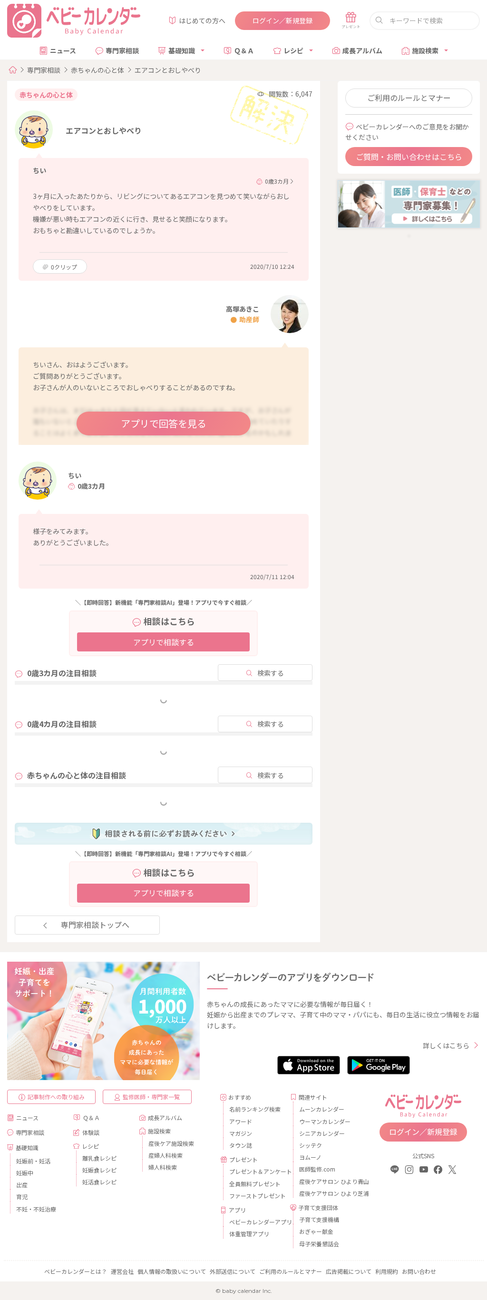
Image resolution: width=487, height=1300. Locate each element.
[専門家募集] (409, 203)
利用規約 (386, 1271)
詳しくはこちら (446, 1045)
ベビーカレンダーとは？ (75, 1271)
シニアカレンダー (322, 1133)
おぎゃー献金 (316, 1231)
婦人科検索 (162, 1167)
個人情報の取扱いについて (171, 1271)
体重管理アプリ (249, 1234)
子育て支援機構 (319, 1219)
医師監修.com (317, 1169)
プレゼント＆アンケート (256, 1171)
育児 (22, 1196)
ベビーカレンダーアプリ (256, 1222)
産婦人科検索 (165, 1155)
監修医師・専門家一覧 (151, 1097)
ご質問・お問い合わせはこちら (409, 156)
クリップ (64, 267)
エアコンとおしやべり (168, 70)
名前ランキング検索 (255, 1109)
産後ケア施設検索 (171, 1143)
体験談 (90, 1132)
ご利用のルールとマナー (409, 97)
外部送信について (232, 1271)
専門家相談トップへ (95, 924)
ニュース (63, 50)
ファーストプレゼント (256, 1196)
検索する (270, 673)
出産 (22, 1185)
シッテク (310, 1145)
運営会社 (122, 1271)
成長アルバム (362, 50)
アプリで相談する (163, 642)
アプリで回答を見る (163, 423)
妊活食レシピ (99, 1182)
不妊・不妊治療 (36, 1209)
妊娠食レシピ (99, 1170)
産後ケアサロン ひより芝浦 (326, 1193)
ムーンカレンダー (321, 1109)
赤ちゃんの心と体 (97, 70)
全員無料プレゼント (255, 1184)
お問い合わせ (419, 1271)
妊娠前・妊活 (33, 1161)
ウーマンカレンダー (325, 1121)
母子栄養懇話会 (319, 1244)
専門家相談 (122, 50)
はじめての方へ (202, 20)
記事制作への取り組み (56, 1097)
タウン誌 (240, 1145)
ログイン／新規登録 (282, 20)
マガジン (240, 1133)
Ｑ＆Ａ (244, 50)
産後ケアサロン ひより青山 (326, 1181)
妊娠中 (24, 1173)
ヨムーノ (310, 1157)
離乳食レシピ (99, 1158)
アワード (240, 1121)
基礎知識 (181, 50)
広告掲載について (348, 1271)
